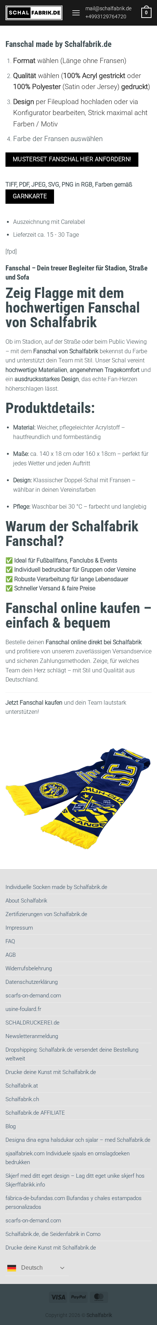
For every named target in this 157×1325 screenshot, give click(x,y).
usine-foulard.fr (23, 1009)
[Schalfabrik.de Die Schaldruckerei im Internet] (35, 13)
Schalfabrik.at (21, 1085)
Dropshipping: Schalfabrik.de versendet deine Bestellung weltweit (71, 1054)
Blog (10, 1126)
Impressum (19, 927)
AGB (10, 955)
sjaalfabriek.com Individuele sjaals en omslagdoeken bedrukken (67, 1158)
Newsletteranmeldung (31, 1036)
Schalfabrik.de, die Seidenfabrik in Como (52, 1234)
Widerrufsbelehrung (28, 968)
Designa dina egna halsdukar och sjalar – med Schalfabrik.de (77, 1140)
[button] (76, 13)
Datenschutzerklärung (31, 982)
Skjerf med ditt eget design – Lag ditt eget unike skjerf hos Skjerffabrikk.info (75, 1180)
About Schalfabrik (26, 900)
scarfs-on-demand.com (33, 995)
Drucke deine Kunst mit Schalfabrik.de (50, 1072)
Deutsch (31, 1268)
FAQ (10, 941)
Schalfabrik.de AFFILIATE (35, 1113)
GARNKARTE (30, 196)
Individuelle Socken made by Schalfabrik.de (56, 887)
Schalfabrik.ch (22, 1099)
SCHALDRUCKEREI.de (32, 1022)
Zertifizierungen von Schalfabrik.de (46, 914)
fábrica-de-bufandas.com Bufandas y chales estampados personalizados (73, 1202)
